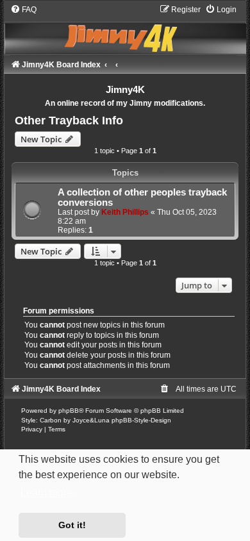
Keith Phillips (125, 212)
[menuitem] (23, 9)
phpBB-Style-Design (141, 420)
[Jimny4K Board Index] (125, 29)
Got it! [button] (72, 525)
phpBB (68, 410)
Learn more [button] (46, 492)
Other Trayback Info (69, 120)
